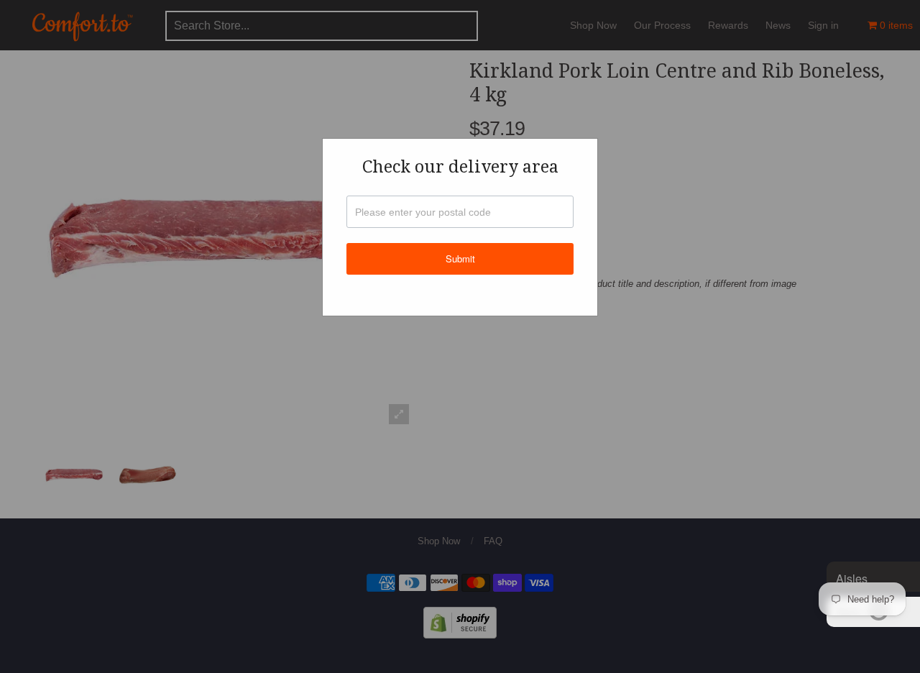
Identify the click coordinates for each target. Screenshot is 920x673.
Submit (460, 258)
